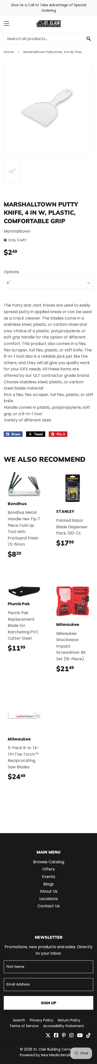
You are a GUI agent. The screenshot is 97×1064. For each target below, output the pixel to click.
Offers (48, 869)
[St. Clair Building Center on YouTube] (80, 1036)
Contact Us (49, 906)
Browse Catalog (48, 862)
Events (48, 876)
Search (19, 1020)
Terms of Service (24, 1025)
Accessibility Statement (63, 1025)
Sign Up (48, 1002)
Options (11, 272)
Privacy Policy (41, 1020)
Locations (48, 899)
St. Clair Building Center (53, 1049)
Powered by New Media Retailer (47, 1055)
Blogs (48, 884)
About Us (48, 891)
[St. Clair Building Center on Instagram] (71, 1036)
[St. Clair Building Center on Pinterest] (64, 1036)
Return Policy (69, 1020)
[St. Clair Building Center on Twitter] (48, 1036)
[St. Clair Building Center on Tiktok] (88, 1036)
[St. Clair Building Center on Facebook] (56, 1036)
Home (9, 52)
